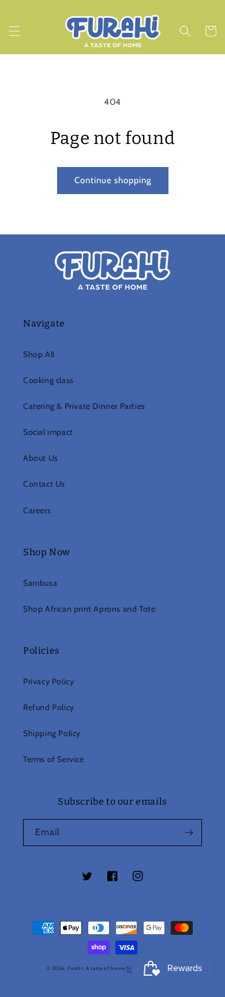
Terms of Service (53, 759)
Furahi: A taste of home (97, 968)
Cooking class (48, 380)
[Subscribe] (188, 832)
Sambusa (40, 583)
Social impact (48, 432)
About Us (40, 458)
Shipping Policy (52, 733)
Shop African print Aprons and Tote (89, 609)
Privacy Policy (48, 681)
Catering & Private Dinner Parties (84, 406)
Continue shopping (112, 180)
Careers (37, 510)
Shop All (39, 354)
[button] (14, 31)
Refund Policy (48, 707)
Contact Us (44, 484)
